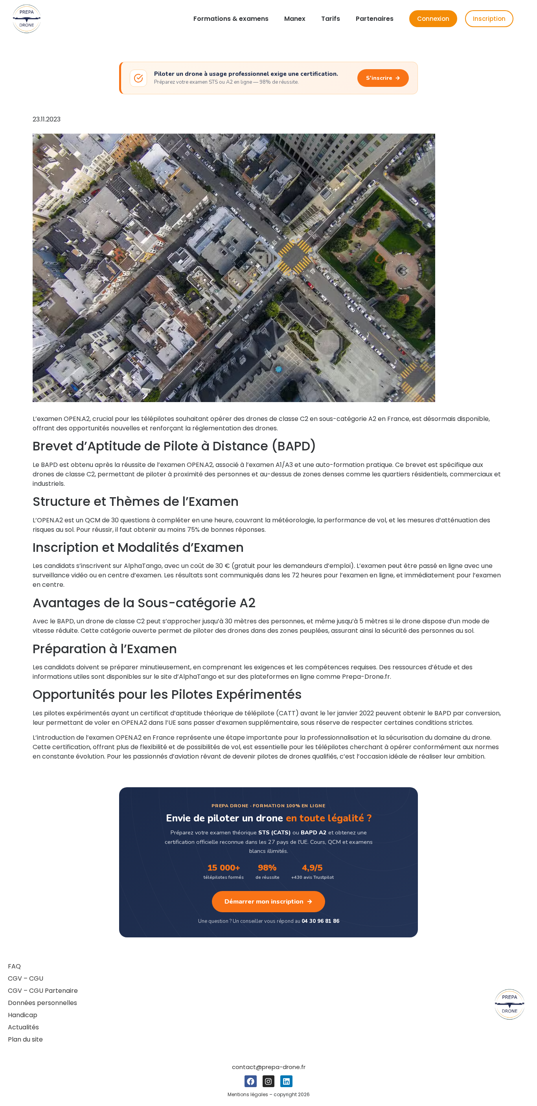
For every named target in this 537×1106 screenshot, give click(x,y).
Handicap (22, 1015)
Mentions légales (248, 1094)
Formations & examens (230, 18)
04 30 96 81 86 (320, 921)
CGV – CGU (25, 978)
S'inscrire (383, 78)
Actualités (23, 1027)
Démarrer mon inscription (268, 901)
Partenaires (375, 18)
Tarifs (330, 18)
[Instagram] (268, 1081)
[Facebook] (250, 1081)
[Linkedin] (286, 1081)
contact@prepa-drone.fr (268, 1067)
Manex (294, 18)
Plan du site (25, 1039)
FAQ (14, 966)
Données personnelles (42, 1002)
